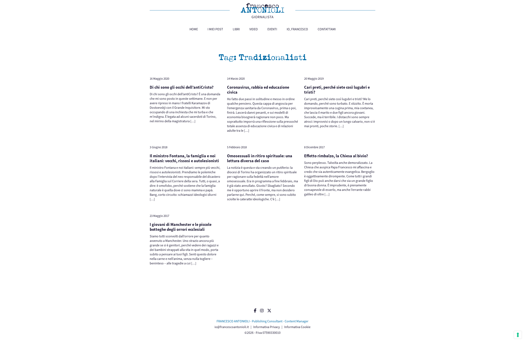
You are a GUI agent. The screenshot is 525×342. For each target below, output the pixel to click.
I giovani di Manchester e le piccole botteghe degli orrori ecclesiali (180, 227)
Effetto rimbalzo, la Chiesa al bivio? (336, 156)
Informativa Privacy (266, 327)
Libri (236, 29)
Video (253, 29)
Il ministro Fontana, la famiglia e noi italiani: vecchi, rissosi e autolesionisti (184, 158)
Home (193, 29)
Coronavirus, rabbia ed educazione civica (258, 90)
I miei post (215, 29)
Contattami (327, 29)
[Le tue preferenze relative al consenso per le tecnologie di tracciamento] (518, 335)
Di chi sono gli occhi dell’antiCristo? (181, 87)
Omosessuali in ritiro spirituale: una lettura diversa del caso (259, 158)
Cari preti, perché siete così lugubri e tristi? (337, 90)
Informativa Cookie (297, 327)
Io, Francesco (297, 29)
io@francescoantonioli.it (232, 327)
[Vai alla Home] (262, 10)
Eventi (272, 29)
